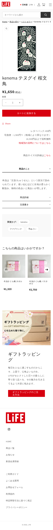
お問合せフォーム (14, 487)
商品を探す (14, 22)
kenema (24, 222)
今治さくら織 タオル (13, 281)
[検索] (46, 15)
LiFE (29, 525)
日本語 (25, 5)
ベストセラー (26, 22)
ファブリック (16, 229)
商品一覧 (10, 448)
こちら (47, 155)
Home (4, 22)
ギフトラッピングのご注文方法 (25, 393)
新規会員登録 (12, 461)
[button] (50, 4)
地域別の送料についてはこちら (35, 143)
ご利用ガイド (12, 474)
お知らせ (10, 454)
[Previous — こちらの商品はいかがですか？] (6, 269)
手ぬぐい (32, 229)
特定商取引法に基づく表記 (19, 500)
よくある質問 (12, 480)
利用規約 (10, 494)
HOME (8, 441)
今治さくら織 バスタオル (38, 282)
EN (31, 5)
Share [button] (8, 123)
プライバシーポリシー (16, 507)
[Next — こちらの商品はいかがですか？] (46, 269)
